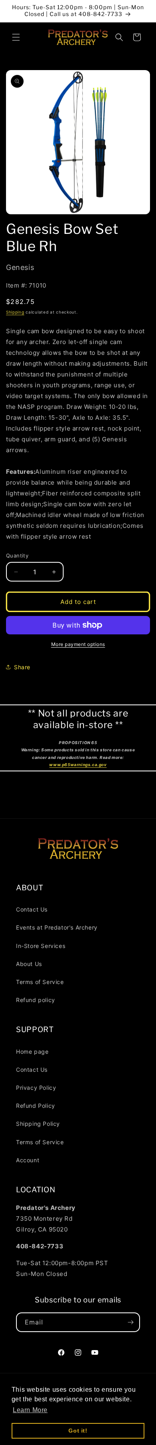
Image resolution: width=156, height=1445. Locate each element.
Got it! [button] (77, 1430)
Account (27, 1160)
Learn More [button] (30, 1410)
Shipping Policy (38, 1123)
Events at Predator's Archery (57, 927)
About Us (29, 963)
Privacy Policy (36, 1087)
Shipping (15, 312)
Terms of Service (40, 981)
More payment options (78, 644)
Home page (32, 1051)
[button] (16, 37)
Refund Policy (35, 1105)
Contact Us (32, 909)
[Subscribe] (130, 1322)
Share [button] (22, 667)
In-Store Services (40, 945)
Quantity (17, 555)
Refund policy (35, 999)
